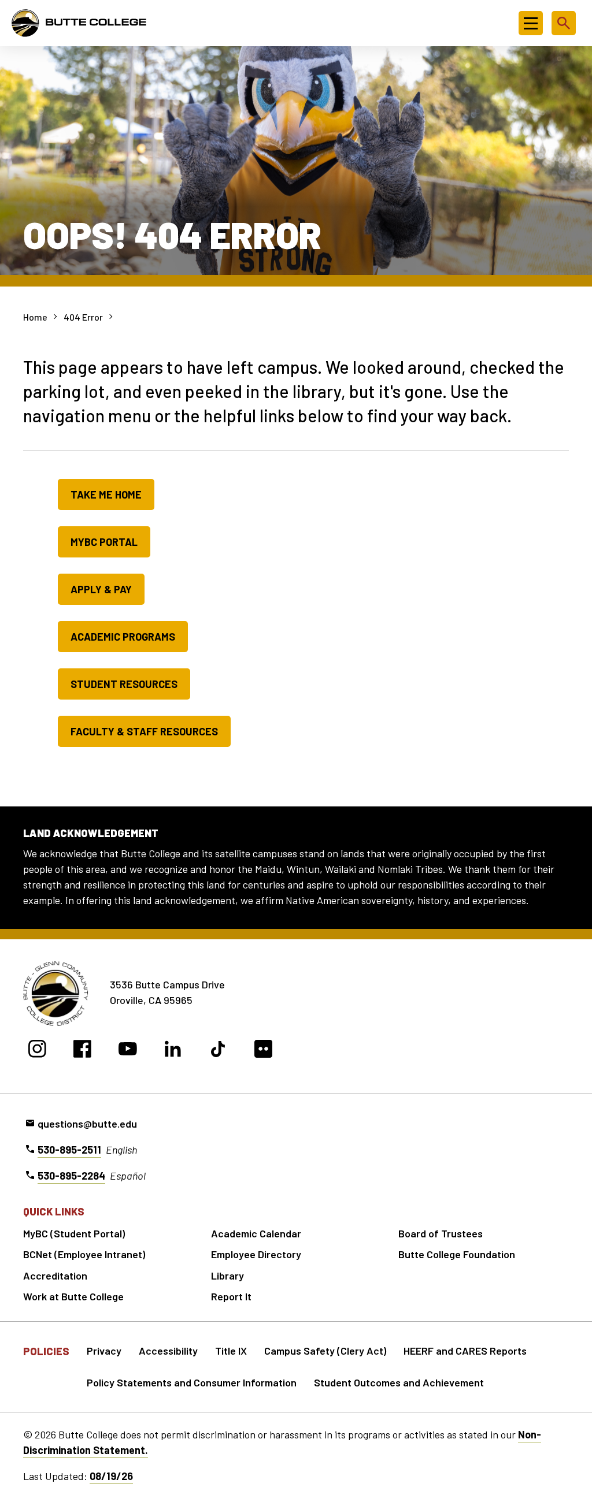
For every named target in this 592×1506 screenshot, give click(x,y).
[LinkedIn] (173, 1050)
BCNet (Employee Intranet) (84, 1254)
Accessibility (168, 1350)
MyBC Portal (104, 542)
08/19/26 (111, 1476)
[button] (531, 23)
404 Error (83, 316)
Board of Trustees (440, 1233)
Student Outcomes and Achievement (399, 1382)
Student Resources (124, 684)
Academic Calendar (256, 1233)
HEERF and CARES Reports (465, 1350)
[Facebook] (82, 1050)
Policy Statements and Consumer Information (192, 1382)
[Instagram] (37, 1050)
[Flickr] (263, 1050)
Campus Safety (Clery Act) (325, 1350)
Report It (231, 1296)
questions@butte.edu (87, 1123)
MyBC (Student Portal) (74, 1233)
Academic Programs (123, 636)
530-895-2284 (71, 1175)
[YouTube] (127, 1050)
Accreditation (55, 1275)
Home (35, 316)
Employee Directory (256, 1254)
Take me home (106, 494)
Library (227, 1275)
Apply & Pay (101, 589)
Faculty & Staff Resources (144, 731)
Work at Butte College (73, 1296)
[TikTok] (218, 1050)
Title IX (231, 1350)
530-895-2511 (69, 1149)
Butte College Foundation (456, 1254)
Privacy (104, 1350)
